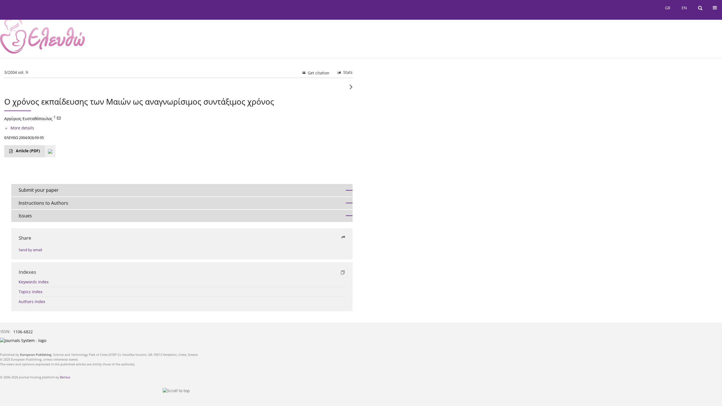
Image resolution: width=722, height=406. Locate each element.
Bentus (65, 377)
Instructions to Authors (43, 203)
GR (667, 7)
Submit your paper (39, 190)
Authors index (32, 301)
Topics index (30, 291)
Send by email (30, 250)
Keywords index (34, 281)
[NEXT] (351, 89)
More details (22, 128)
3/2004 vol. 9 (16, 72)
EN (684, 7)
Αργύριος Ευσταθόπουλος (28, 118)
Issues (25, 216)
